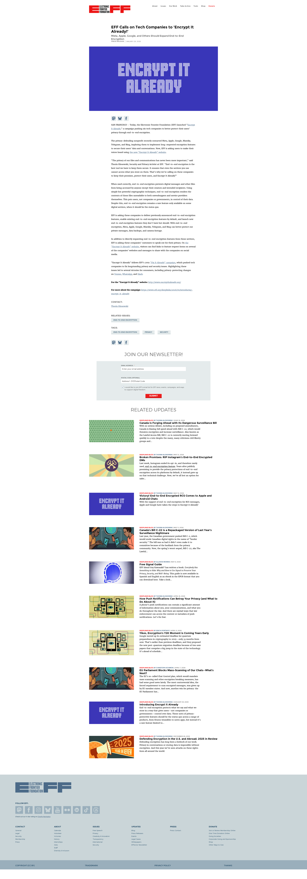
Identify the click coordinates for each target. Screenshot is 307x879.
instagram (38, 810)
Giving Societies (215, 836)
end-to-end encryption (125, 332)
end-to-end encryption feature (160, 466)
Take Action (185, 6)
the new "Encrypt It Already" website (148, 152)
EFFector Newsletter (139, 845)
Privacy (95, 833)
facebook (29, 810)
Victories (57, 836)
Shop (203, 6)
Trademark (91, 865)
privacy (148, 332)
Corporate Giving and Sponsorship (222, 839)
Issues (163, 6)
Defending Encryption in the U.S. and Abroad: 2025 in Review (178, 738)
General (18, 830)
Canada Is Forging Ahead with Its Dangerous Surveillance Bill (178, 422)
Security (164, 332)
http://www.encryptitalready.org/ (164, 282)
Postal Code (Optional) (130, 377)
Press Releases (137, 833)
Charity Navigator (44, 816)
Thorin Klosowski (119, 306)
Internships (58, 842)
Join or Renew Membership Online (222, 830)
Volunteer (58, 833)
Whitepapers (136, 842)
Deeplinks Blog (146, 420)
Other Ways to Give (216, 845)
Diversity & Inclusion (61, 850)
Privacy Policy (162, 865)
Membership (20, 839)
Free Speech (97, 830)
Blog (133, 830)
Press (17, 842)
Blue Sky (48, 810)
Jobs (56, 845)
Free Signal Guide (150, 564)
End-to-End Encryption (125, 320)
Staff (56, 848)
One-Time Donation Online (219, 833)
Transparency (98, 839)
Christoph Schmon (164, 668)
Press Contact (175, 830)
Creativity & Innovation (101, 836)
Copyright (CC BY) (25, 865)
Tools (196, 6)
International (97, 842)
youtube (57, 810)
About (155, 6)
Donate (212, 6)
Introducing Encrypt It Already (158, 704)
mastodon (19, 810)
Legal (17, 833)
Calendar (57, 830)
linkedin (77, 810)
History (56, 839)
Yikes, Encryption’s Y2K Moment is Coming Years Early (174, 633)
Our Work (173, 6)
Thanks (228, 865)
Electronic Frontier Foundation (109, 10)
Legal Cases (136, 839)
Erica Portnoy (163, 630)
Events (133, 836)
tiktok (86, 810)
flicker (67, 810)
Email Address (127, 365)
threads (96, 810)
